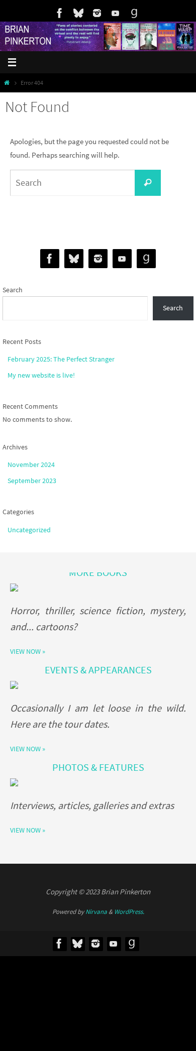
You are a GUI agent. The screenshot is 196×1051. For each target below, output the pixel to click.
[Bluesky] (78, 13)
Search (13, 289)
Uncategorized (29, 529)
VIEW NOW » (27, 651)
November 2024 (31, 464)
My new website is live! (41, 375)
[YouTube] (116, 13)
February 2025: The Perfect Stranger (61, 359)
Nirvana (96, 911)
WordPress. (129, 911)
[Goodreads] (134, 13)
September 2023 (32, 480)
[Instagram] (97, 13)
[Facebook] (60, 13)
